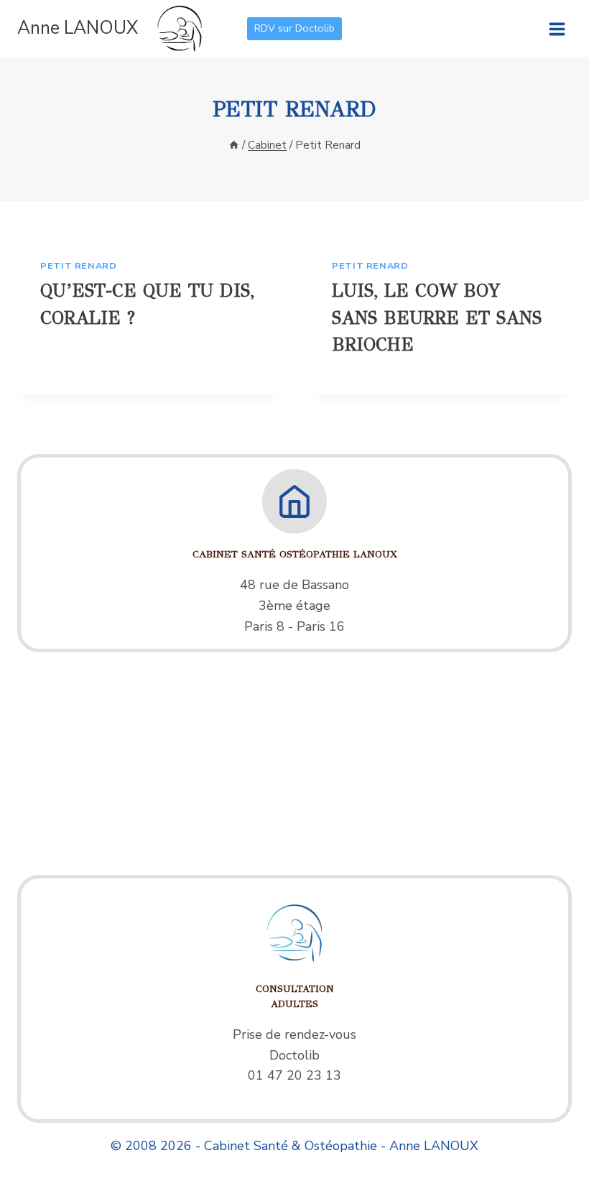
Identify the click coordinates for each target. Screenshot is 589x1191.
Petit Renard (78, 265)
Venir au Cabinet (295, 441)
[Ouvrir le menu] (557, 29)
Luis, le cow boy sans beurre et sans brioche (437, 317)
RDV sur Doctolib (294, 28)
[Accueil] (233, 145)
